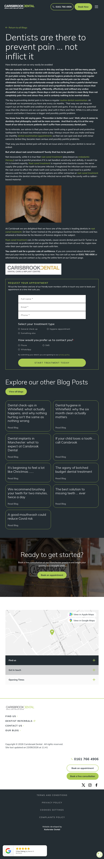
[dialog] (99, 854)
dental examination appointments (35, 135)
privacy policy (64, 355)
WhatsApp (26, 349)
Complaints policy (52, 817)
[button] (83, 6)
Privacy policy (52, 802)
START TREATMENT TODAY (52, 362)
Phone (24, 345)
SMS (47, 345)
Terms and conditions (52, 795)
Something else (28, 333)
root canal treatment (51, 156)
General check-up (29, 329)
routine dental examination (73, 100)
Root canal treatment (39, 163)
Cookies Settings (52, 810)
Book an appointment (83, 768)
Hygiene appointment (60, 329)
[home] (19, 7)
